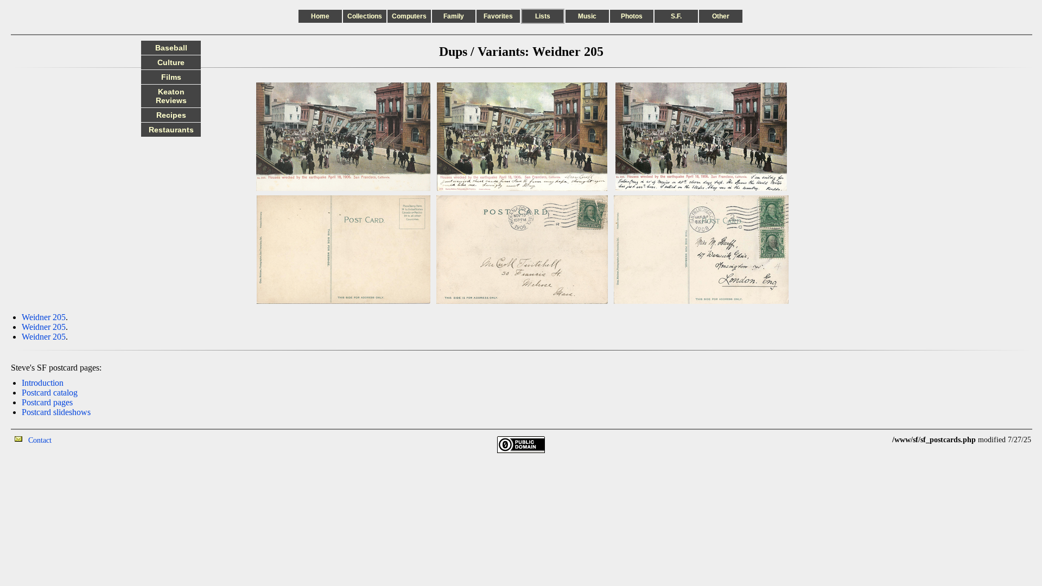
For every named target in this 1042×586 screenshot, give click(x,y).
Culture (171, 62)
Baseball (171, 47)
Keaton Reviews (171, 96)
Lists (542, 16)
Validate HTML (76, 440)
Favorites (498, 16)
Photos (632, 16)
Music (587, 16)
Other (720, 16)
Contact (40, 440)
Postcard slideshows (56, 412)
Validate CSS (872, 440)
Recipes (171, 115)
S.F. (676, 16)
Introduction (42, 382)
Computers (409, 16)
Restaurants (171, 129)
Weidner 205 (44, 317)
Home (320, 16)
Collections (364, 16)
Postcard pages (47, 402)
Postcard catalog (50, 392)
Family (453, 16)
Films (171, 77)
